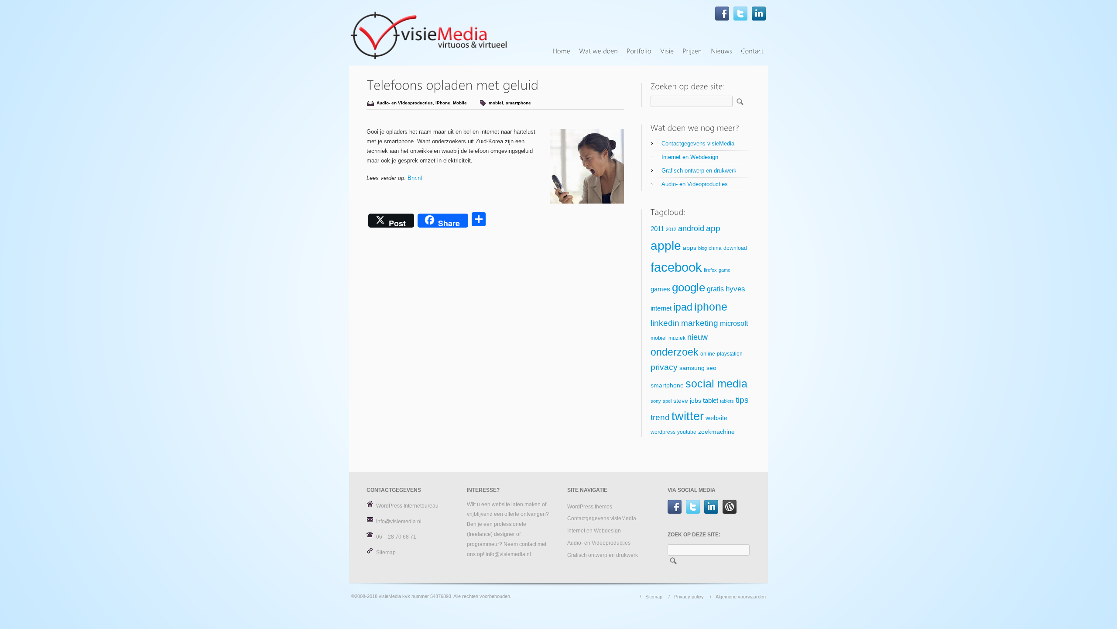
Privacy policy (689, 596)
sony (656, 401)
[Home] (561, 51)
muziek (676, 338)
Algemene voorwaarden (741, 596)
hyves (735, 289)
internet (661, 308)
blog (702, 248)
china (715, 248)
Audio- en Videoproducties (405, 102)
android (691, 228)
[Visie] (667, 51)
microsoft (734, 323)
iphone (710, 307)
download (735, 248)
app (713, 228)
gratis (715, 289)
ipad (682, 307)
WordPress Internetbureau (407, 506)
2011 (657, 228)
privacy (664, 367)
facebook (676, 267)
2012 (671, 229)
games (660, 289)
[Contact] (752, 51)
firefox (710, 270)
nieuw (697, 337)
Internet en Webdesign (689, 157)
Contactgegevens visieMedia (697, 143)
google (688, 287)
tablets (727, 401)
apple (666, 245)
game (724, 270)
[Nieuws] (721, 51)
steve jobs (687, 400)
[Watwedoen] (598, 51)
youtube (686, 432)
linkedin (665, 323)
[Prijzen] (692, 51)
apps (689, 248)
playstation (730, 354)
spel (667, 401)
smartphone (518, 102)
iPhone (442, 102)
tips (742, 399)
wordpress (663, 432)
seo (711, 368)
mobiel (496, 102)
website (716, 418)
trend (660, 417)
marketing (699, 323)
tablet (710, 400)
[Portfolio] (639, 51)
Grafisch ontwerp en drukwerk (699, 170)
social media (716, 383)
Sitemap (386, 553)
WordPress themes (589, 507)
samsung (692, 368)
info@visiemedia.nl (398, 521)
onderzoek (675, 352)
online (707, 354)
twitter (688, 416)
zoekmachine (716, 432)
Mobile (460, 102)
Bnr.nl (415, 178)
